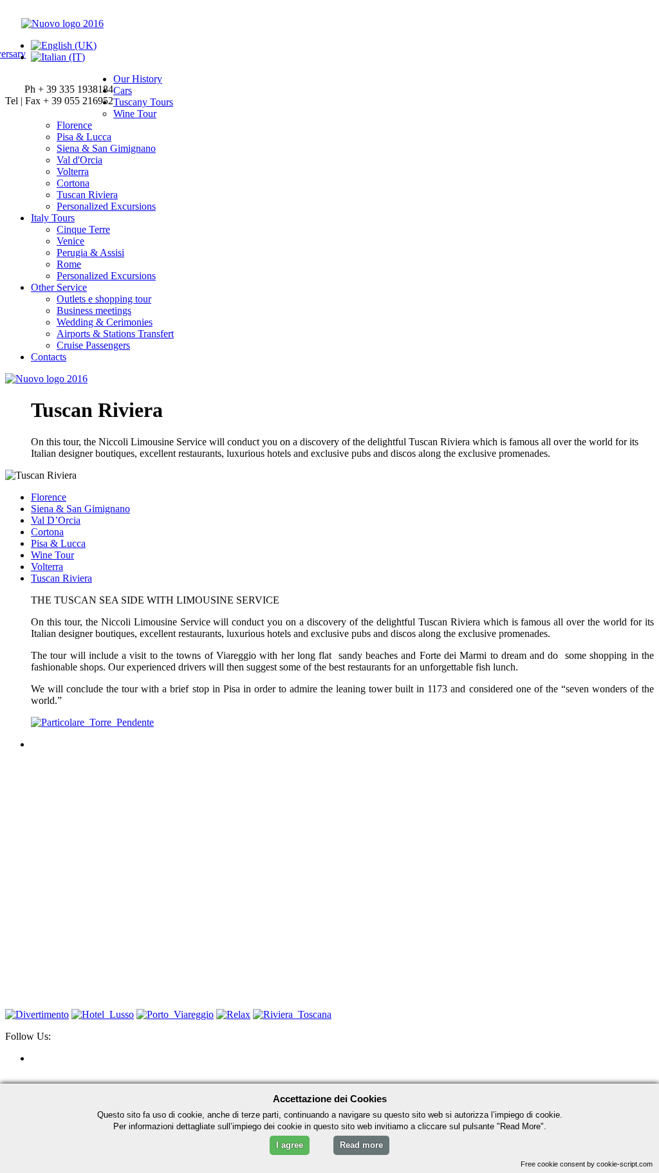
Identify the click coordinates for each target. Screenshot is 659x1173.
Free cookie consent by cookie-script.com (587, 1164)
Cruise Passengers (93, 345)
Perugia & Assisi (90, 252)
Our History (137, 78)
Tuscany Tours (143, 102)
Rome (69, 264)
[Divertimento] (37, 1014)
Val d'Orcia (79, 159)
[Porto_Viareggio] (175, 1014)
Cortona (73, 183)
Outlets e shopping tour (104, 298)
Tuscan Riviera (87, 194)
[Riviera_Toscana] (292, 1014)
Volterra (73, 171)
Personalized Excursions (106, 206)
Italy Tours (53, 217)
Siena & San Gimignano (106, 148)
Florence (74, 125)
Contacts (48, 356)
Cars (122, 90)
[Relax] (233, 1014)
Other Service (59, 287)
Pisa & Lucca (84, 136)
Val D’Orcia (55, 520)
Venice (70, 241)
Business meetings (94, 310)
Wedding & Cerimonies (105, 322)
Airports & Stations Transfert (115, 333)
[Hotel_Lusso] (102, 1014)
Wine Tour (134, 113)
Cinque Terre (83, 229)
